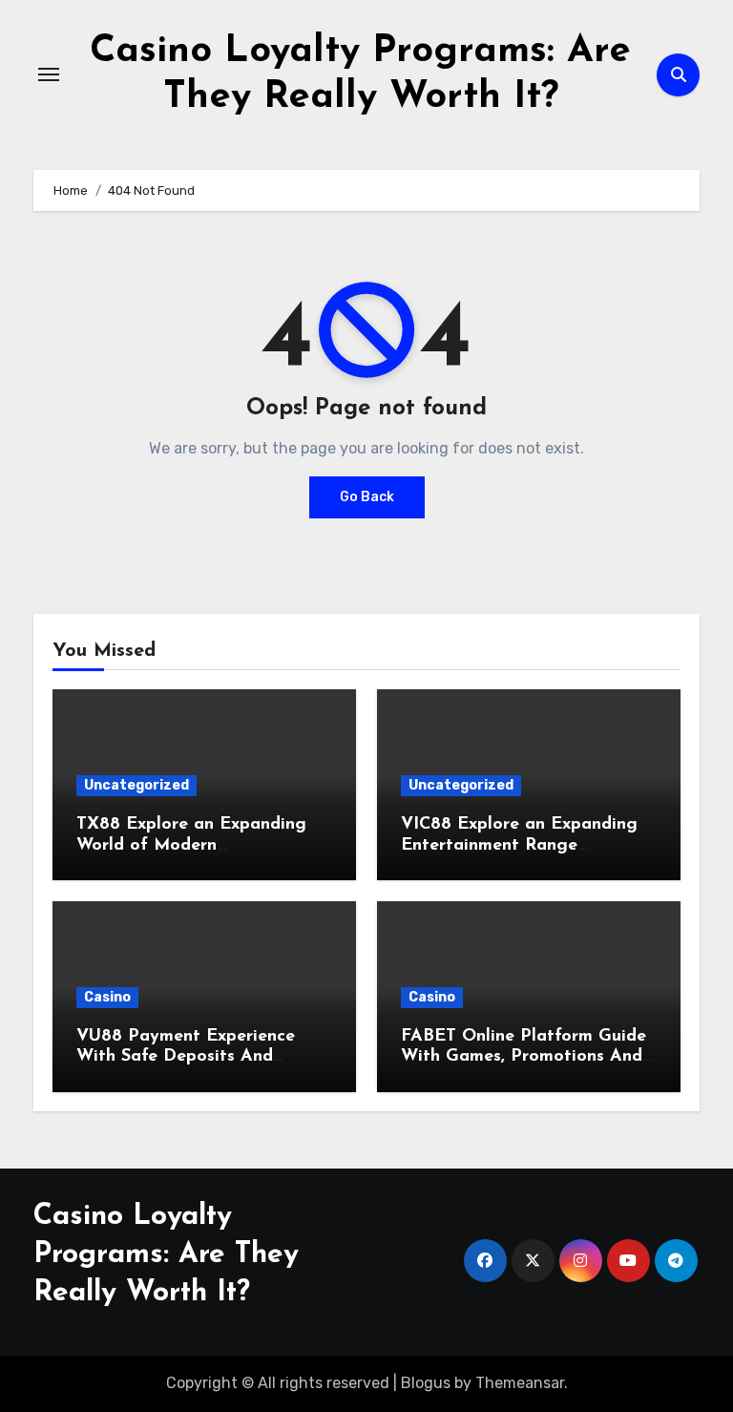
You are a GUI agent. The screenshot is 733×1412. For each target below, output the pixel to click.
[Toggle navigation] (48, 74)
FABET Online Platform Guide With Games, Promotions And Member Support (523, 1057)
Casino (107, 997)
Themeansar (519, 1383)
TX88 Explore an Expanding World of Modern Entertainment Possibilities (191, 845)
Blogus (425, 1383)
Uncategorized (136, 785)
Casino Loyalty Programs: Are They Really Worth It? (166, 1255)
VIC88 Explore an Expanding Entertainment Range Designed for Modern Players (521, 845)
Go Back (367, 497)
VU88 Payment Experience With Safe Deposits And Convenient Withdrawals (185, 1057)
